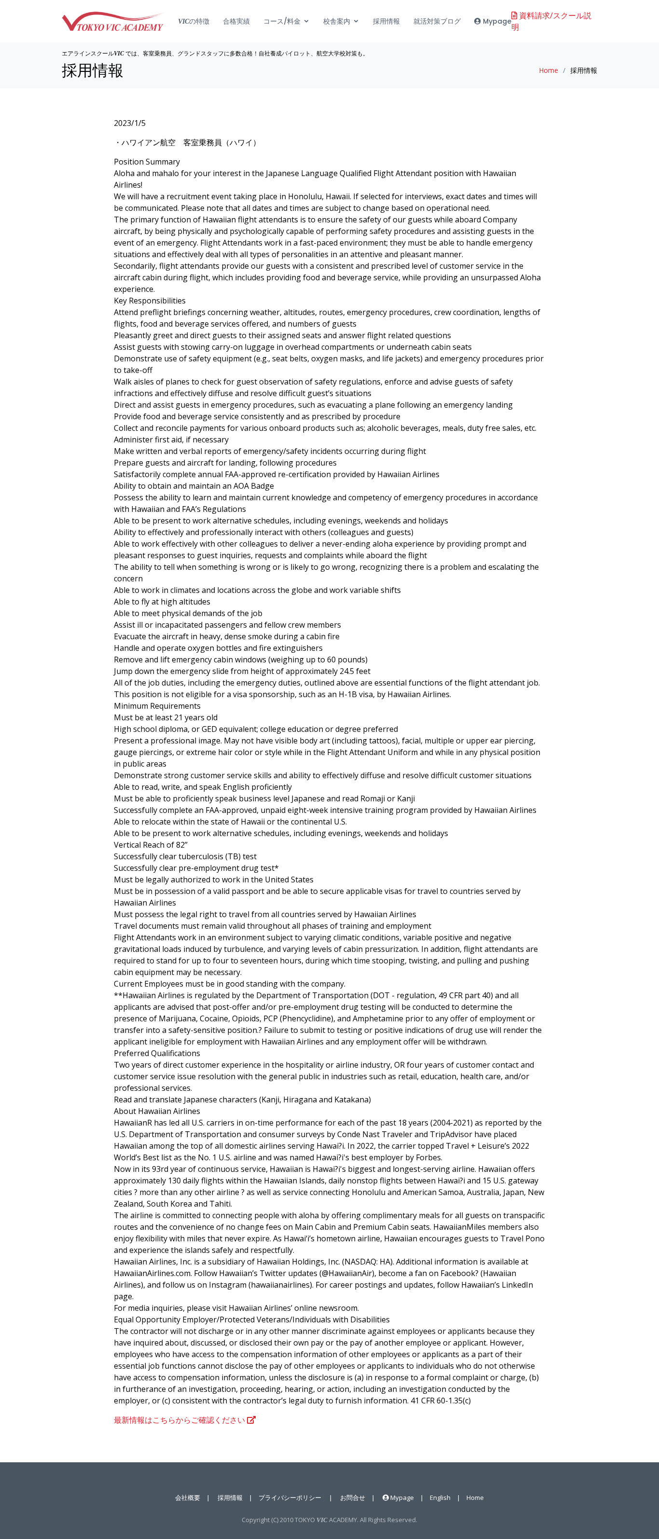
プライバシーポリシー (290, 1497)
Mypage (496, 21)
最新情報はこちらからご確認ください (180, 1420)
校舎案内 (336, 21)
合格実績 (236, 21)
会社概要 (187, 1497)
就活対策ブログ (437, 21)
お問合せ (352, 1497)
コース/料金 (282, 21)
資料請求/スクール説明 (551, 21)
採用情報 (386, 21)
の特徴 (193, 21)
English (440, 1497)
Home (548, 70)
